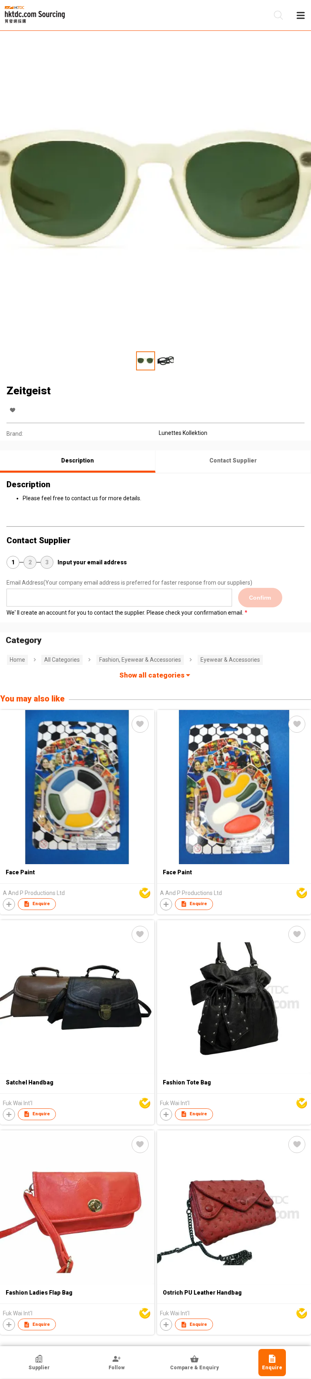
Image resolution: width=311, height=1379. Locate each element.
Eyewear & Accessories (230, 659)
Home (17, 659)
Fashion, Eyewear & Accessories (140, 659)
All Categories (62, 659)
